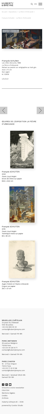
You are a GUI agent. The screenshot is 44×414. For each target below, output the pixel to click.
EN (35, 4)
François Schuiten (10, 61)
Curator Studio (17, 405)
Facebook (3, 384)
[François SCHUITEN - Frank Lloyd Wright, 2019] (22, 204)
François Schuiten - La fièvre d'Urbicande (16, 18)
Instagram (6, 384)
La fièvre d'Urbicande (26, 12)
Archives (5, 398)
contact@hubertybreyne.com (13, 329)
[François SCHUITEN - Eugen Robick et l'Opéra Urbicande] (22, 259)
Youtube (10, 384)
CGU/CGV (5, 390)
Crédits (4, 396)
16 (8, 297)
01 (4, 297)
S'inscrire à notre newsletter (13, 388)
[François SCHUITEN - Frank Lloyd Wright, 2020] (22, 149)
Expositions (13, 12)
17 (10, 297)
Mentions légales (8, 393)
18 (12, 297)
